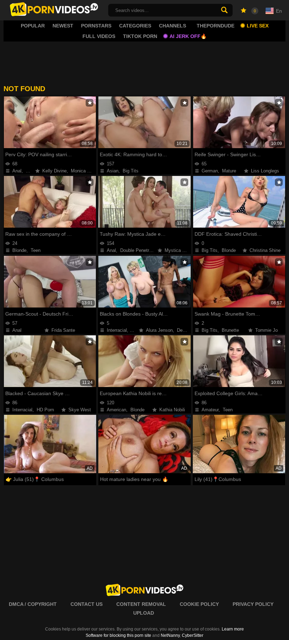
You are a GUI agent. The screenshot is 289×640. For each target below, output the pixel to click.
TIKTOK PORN (140, 36)
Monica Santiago (88, 170)
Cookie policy (199, 604)
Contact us (86, 604)
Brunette (230, 330)
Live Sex (258, 25)
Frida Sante (63, 330)
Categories (135, 25)
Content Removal (141, 604)
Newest (63, 25)
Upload (143, 612)
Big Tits (131, 170)
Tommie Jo (266, 330)
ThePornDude (215, 25)
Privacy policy (253, 604)
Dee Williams (190, 330)
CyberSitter (192, 635)
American (116, 409)
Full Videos (98, 36)
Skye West (79, 409)
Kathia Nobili (172, 409)
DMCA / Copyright (33, 604)
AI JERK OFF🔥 (188, 36)
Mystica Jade (178, 250)
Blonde (19, 250)
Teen (36, 250)
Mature (229, 170)
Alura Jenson (159, 330)
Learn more (233, 629)
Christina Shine (265, 250)
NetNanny (170, 635)
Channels (172, 25)
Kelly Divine (54, 170)
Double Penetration (139, 250)
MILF (31, 170)
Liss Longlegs (265, 170)
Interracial (117, 330)
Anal (16, 170)
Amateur (210, 409)
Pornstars (96, 25)
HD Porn (45, 409)
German (210, 170)
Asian (112, 170)
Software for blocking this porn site (118, 635)
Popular (33, 25)
